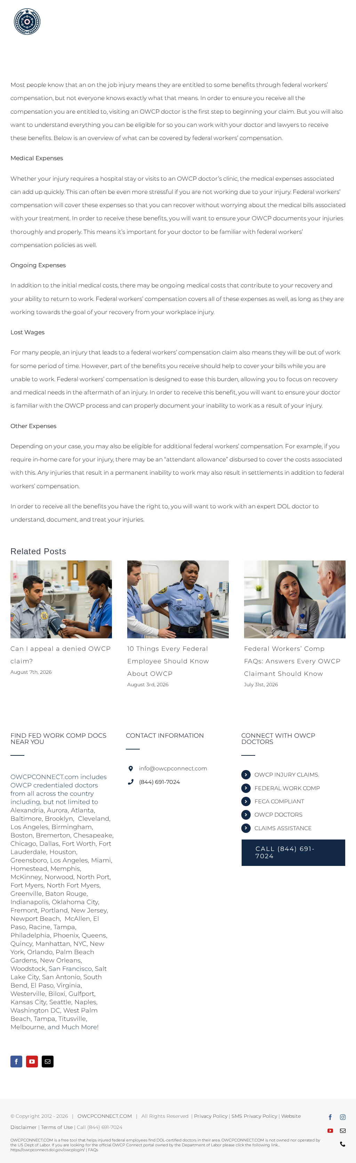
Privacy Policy (210, 1116)
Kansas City (28, 1002)
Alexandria (27, 810)
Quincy (21, 944)
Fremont (24, 910)
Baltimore (26, 818)
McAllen (77, 919)
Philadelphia (30, 935)
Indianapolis (29, 902)
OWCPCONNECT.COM (105, 1116)
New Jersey (89, 910)
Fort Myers (26, 885)
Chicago (23, 843)
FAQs (93, 1149)
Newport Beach (35, 919)
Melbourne (27, 1027)
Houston (62, 852)
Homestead (28, 869)
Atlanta (82, 810)
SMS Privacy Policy (254, 1116)
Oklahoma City (75, 902)
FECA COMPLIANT (279, 801)
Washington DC (35, 1010)
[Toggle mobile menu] (342, 14)
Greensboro (28, 860)
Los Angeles (29, 827)
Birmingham (71, 827)
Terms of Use (57, 1127)
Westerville (27, 994)
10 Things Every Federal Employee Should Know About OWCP (168, 661)
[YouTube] (32, 1061)
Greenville (26, 894)
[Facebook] (16, 1061)
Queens (94, 935)
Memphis (65, 869)
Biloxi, (57, 994)
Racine (39, 927)
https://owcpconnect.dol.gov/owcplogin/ (47, 1149)
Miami (101, 860)
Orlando (39, 952)
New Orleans (60, 960)
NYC (80, 944)
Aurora (57, 810)
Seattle (60, 1002)
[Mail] (48, 1061)
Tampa (64, 927)
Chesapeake (92, 835)
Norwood (58, 877)
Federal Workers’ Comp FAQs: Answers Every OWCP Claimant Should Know (292, 661)
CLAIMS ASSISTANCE (283, 828)
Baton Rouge (66, 894)
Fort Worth (79, 843)
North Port (93, 877)
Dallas (49, 843)
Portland (54, 910)
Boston (21, 835)
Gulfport (81, 994)
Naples (85, 1002)
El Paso (42, 985)
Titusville (72, 1019)
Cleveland (93, 818)
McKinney (25, 877)
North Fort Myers (73, 885)
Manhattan (52, 944)
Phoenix (66, 935)
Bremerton (53, 835)
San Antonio (61, 977)
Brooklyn (59, 818)
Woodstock (28, 969)
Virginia (69, 985)
